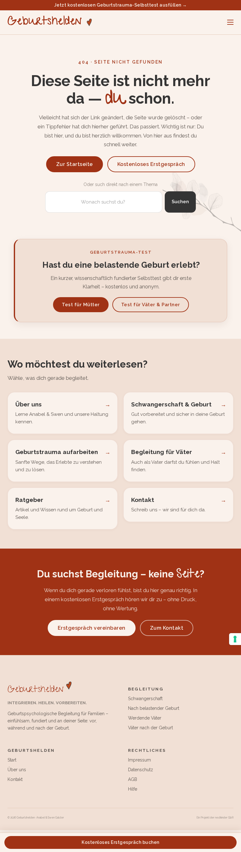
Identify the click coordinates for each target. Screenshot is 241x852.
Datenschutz (140, 769)
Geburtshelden (45, 22)
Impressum (139, 759)
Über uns (17, 769)
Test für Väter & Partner (150, 304)
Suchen (180, 201)
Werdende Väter (144, 717)
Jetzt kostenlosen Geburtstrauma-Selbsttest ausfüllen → (120, 5)
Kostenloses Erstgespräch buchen (120, 842)
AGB (132, 779)
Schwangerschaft (145, 698)
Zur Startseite (74, 164)
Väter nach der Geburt (150, 727)
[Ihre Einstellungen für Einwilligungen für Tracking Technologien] (235, 639)
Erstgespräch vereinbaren (92, 628)
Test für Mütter (81, 304)
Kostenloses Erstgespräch (151, 164)
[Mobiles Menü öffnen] (230, 22)
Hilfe (132, 789)
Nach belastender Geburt (153, 708)
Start (12, 759)
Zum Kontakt (167, 628)
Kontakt (15, 779)
